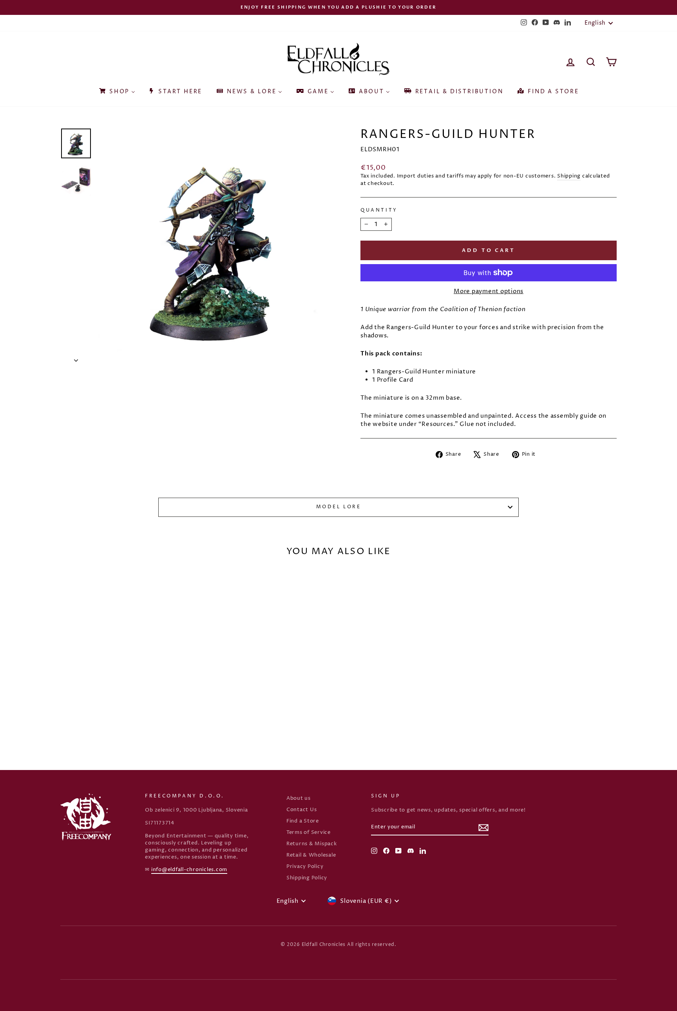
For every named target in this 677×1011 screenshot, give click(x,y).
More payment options (488, 291)
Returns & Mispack (311, 844)
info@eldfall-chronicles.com (189, 869)
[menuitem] (116, 89)
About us (298, 798)
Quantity (379, 210)
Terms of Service (308, 832)
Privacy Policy (305, 866)
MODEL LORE (338, 507)
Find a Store (302, 821)
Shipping (569, 176)
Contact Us (301, 809)
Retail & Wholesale (311, 855)
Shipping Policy (306, 878)
